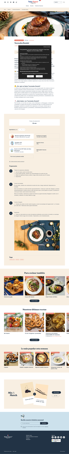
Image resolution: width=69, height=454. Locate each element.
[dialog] (34, 62)
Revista (27, 5)
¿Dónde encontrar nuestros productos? (17, 161)
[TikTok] (16, 2)
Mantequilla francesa (41, 149)
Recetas (31, 5)
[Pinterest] (11, 2)
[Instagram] (8, 2)
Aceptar (39, 76)
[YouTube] (14, 2)
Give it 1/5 (29, 40)
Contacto (28, 438)
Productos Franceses (39, 5)
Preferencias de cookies (8, 451)
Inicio (5, 9)
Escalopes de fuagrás (41, 135)
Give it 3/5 (31, 40)
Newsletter (28, 439)
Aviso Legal (14, 451)
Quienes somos (29, 435)
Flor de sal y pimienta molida (17, 156)
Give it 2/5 (30, 40)
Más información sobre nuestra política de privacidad (29, 71)
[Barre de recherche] (64, 2)
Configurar (30, 76)
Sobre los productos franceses (32, 436)
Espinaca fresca (40, 142)
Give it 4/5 (32, 40)
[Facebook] (5, 2)
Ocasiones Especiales (16, 9)
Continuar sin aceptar (46, 46)
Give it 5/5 (33, 40)
